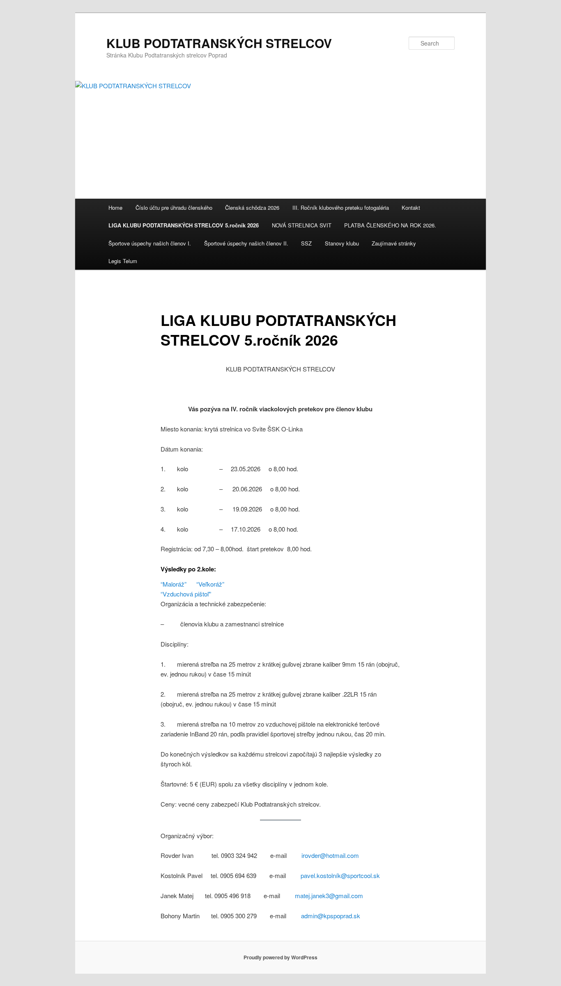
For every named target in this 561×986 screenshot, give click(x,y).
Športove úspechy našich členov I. (149, 243)
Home (115, 207)
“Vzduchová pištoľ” (186, 593)
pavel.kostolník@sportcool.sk (340, 875)
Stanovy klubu (342, 243)
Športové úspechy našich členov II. (246, 243)
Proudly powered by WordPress (280, 957)
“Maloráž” (173, 584)
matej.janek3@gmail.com (329, 895)
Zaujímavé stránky (394, 243)
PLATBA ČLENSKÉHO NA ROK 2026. (390, 225)
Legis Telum (122, 261)
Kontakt (411, 207)
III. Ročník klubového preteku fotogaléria (340, 207)
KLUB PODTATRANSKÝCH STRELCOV (219, 43)
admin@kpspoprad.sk (330, 915)
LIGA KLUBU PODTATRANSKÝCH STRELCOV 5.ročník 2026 (183, 225)
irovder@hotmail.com (330, 855)
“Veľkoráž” (210, 584)
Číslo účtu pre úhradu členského (174, 207)
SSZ (306, 243)
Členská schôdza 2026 (252, 207)
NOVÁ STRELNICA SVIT (301, 225)
